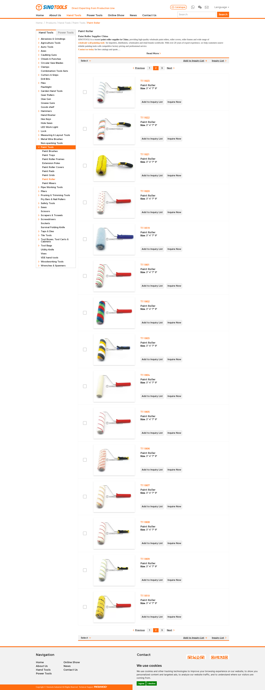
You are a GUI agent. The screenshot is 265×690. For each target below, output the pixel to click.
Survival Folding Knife (53, 227)
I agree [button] (141, 683)
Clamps (45, 67)
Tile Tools (46, 235)
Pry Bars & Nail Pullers (53, 199)
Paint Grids (48, 175)
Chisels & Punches (51, 59)
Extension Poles (51, 163)
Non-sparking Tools (52, 143)
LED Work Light (49, 127)
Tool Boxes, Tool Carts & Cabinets (55, 240)
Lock (43, 131)
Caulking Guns (49, 55)
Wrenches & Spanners (53, 266)
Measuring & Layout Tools (55, 135)
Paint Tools (79, 23)
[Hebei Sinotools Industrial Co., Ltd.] (51, 7)
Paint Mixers (49, 183)
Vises (44, 254)
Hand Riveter (48, 115)
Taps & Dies (47, 231)
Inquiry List (218, 60)
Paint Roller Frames (53, 159)
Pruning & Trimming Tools (55, 195)
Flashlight (46, 87)
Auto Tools (47, 47)
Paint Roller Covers (53, 167)
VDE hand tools (49, 258)
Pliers (44, 191)
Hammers (46, 111)
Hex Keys (46, 119)
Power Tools (94, 15)
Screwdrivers (48, 219)
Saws (44, 207)
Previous (140, 68)
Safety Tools (48, 203)
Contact (144, 655)
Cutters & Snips (49, 75)
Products (51, 23)
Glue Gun (46, 99)
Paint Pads (48, 171)
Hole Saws (46, 123)
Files (43, 83)
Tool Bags (46, 246)
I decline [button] (151, 683)
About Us (55, 15)
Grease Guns (48, 103)
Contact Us (149, 15)
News (133, 15)
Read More (153, 53)
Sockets (45, 223)
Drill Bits (45, 79)
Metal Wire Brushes (52, 139)
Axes (43, 51)
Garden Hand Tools (52, 91)
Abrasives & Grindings (53, 39)
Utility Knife (47, 250)
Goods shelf (47, 107)
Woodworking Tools (52, 262)
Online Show (116, 15)
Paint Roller (48, 179)
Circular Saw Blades (52, 63)
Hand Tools (74, 15)
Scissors (45, 211)
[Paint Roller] (114, 92)
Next (169, 68)
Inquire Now (174, 102)
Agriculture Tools (50, 43)
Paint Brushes (50, 151)
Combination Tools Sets (54, 71)
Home (40, 15)
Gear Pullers (47, 95)
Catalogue (180, 7)
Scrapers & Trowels (52, 215)
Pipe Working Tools (52, 187)
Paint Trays (48, 155)
